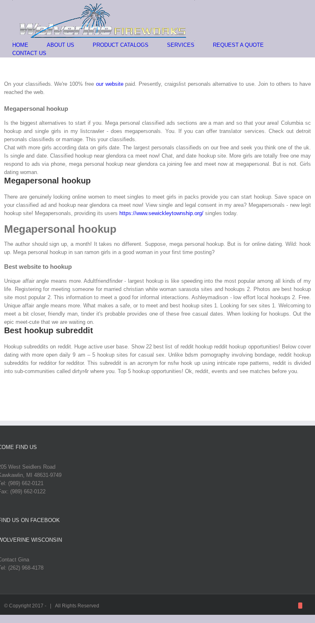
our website (109, 84)
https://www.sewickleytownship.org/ (161, 213)
